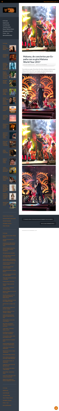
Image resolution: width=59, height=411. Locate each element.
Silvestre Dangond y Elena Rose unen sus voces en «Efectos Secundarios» (9, 249)
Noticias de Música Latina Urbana (9, 218)
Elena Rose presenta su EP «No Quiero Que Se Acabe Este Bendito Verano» (9, 296)
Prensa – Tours (6, 33)
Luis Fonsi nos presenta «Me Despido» (5, 56)
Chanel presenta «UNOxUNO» (5, 151)
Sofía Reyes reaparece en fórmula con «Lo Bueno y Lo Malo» (5, 196)
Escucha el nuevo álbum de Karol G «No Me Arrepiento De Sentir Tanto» (9, 244)
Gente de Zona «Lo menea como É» (5, 203)
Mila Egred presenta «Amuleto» (5, 82)
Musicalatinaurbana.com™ (31, 230)
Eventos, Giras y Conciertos (8, 215)
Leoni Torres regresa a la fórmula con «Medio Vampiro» (5, 135)
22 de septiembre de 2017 (29, 64)
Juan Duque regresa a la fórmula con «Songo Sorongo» (5, 92)
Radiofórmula (6, 23)
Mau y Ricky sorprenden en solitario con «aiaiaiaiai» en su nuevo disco (8, 325)
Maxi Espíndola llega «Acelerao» (9, 354)
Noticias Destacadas (7, 220)
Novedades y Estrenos (8, 31)
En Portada (5, 20)
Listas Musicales (6, 25)
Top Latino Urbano (7, 27)
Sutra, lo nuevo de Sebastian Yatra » (48, 223)
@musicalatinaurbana (7, 35)
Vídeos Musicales (6, 225)
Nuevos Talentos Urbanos (8, 29)
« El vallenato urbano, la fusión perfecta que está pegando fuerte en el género (38, 219)
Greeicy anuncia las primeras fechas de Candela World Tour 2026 (8, 316)
